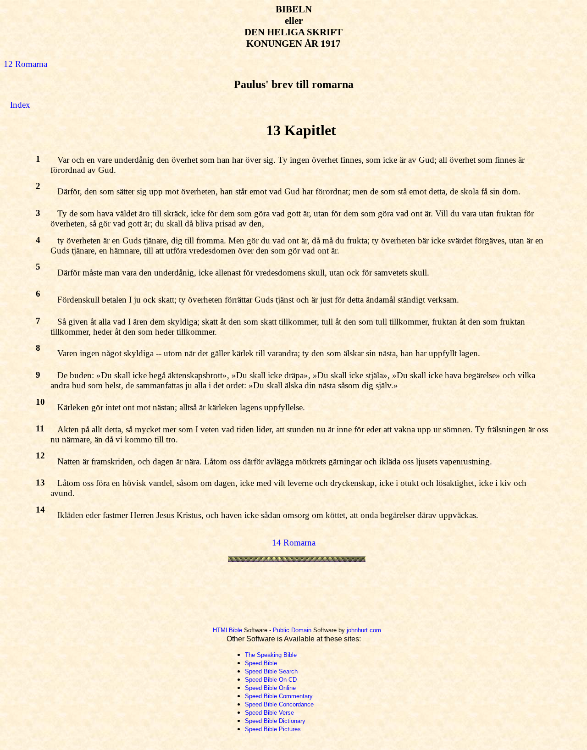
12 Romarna (25, 64)
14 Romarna (294, 542)
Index (20, 105)
